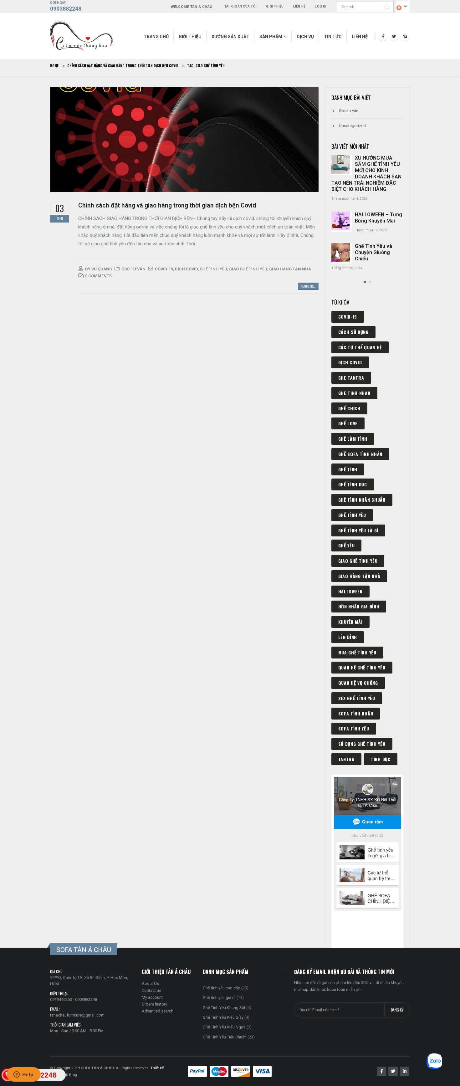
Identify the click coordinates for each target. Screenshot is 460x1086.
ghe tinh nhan (354, 393)
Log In (320, 6)
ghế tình (348, 469)
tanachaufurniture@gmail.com (77, 1015)
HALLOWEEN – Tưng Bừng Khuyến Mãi (378, 218)
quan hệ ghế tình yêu (362, 667)
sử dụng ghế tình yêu (362, 743)
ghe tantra (351, 377)
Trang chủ (156, 36)
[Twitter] (394, 36)
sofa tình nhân (355, 713)
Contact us (151, 990)
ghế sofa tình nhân (360, 454)
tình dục (381, 759)
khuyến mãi (350, 621)
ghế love (348, 423)
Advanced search (157, 1011)
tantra (346, 759)
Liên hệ (299, 6)
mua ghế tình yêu (357, 652)
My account (152, 997)
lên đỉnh (347, 637)
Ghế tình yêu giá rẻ (219, 997)
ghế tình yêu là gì (358, 530)
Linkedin (404, 1071)
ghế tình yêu (213, 269)
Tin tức (333, 36)
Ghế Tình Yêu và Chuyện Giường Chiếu (373, 252)
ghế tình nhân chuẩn (362, 499)
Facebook (381, 1071)
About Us (150, 983)
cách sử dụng (353, 332)
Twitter (393, 1071)
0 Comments (98, 276)
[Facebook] (383, 36)
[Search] (387, 6)
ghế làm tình (352, 438)
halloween (350, 591)
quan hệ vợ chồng (358, 682)
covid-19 (164, 269)
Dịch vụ (305, 36)
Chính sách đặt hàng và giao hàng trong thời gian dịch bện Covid (167, 205)
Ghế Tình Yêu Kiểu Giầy (223, 1017)
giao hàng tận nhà (290, 269)
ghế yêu (346, 545)
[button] (364, 282)
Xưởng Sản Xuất (230, 36)
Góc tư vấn (133, 269)
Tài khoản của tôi (240, 6)
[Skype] (405, 36)
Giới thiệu (275, 6)
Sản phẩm (270, 36)
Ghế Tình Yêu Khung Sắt (224, 1007)
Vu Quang (101, 269)
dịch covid (186, 269)
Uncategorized (352, 125)
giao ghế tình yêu (248, 269)
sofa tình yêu (353, 728)
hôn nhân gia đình (359, 606)
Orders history (154, 1004)
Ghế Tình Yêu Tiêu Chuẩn (225, 1037)
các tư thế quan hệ (360, 347)
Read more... (308, 286)
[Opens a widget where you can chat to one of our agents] (23, 1075)
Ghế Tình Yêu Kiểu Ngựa (224, 1027)
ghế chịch (349, 408)
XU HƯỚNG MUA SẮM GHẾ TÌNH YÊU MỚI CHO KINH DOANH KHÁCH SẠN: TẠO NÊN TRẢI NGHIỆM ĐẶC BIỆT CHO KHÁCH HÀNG (367, 173)
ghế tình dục (352, 484)
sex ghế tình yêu (356, 698)
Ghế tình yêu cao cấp (221, 988)
